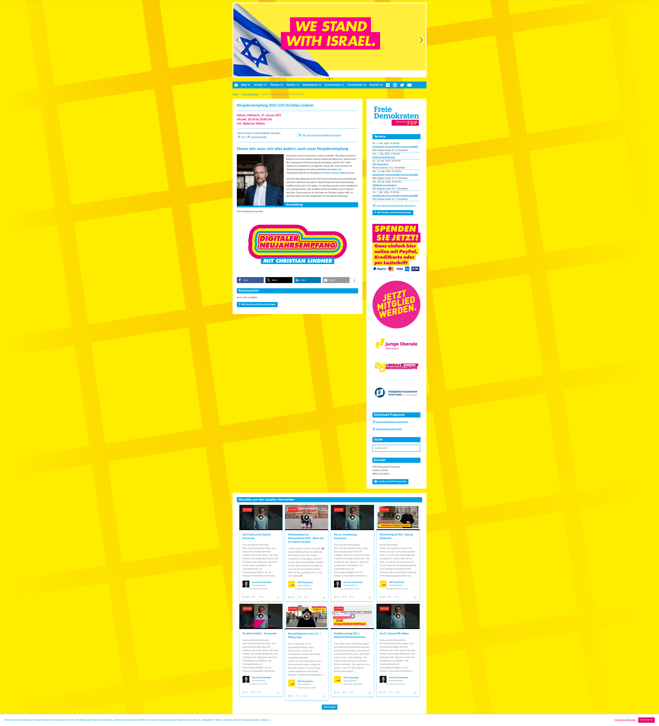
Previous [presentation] (237, 40)
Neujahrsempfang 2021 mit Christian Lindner (275, 106)
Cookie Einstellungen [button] (625, 720)
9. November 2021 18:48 (305, 688)
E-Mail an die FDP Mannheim (392, 481)
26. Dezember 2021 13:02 (397, 589)
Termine (258, 85)
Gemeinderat (310, 85)
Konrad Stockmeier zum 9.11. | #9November (304, 636)
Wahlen (291, 85)
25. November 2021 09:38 (351, 684)
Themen (275, 85)
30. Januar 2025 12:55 (350, 589)
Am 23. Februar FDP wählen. (395, 633)
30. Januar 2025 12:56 (258, 589)
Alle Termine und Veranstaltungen (258, 304)
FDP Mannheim (305, 582)
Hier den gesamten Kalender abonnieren (321, 135)
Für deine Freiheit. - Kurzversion (259, 633)
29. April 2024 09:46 (303, 589)
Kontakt (374, 85)
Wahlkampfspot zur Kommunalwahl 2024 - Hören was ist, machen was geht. (306, 538)
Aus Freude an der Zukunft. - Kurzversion (257, 537)
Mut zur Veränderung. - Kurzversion (346, 537)
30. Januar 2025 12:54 (395, 684)
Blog (244, 85)
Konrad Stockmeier (261, 582)
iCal (243, 137)
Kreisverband (332, 85)
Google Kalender (259, 137)
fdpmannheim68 (304, 586)
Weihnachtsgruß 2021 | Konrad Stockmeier (396, 537)
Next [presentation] (421, 40)
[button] (326, 79)
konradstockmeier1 (259, 585)
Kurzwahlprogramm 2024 (389, 429)
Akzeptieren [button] (646, 720)
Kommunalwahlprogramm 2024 (392, 422)
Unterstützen (355, 85)
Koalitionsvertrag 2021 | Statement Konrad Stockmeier (350, 635)
